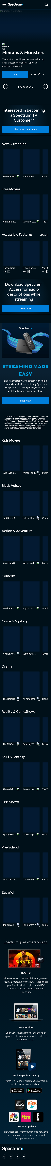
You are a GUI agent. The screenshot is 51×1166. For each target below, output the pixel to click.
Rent (15, 74)
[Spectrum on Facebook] (11, 1156)
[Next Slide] (45, 86)
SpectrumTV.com (26, 1039)
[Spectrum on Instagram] (4, 1156)
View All (44, 234)
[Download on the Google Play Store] (34, 1090)
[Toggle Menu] (4, 5)
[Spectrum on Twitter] (18, 1156)
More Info (36, 74)
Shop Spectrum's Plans (25, 129)
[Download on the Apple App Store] (17, 1090)
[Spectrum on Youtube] (24, 1156)
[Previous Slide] (5, 86)
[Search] (46, 5)
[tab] (18, 87)
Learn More (25, 308)
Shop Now (25, 400)
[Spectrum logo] (15, 5)
